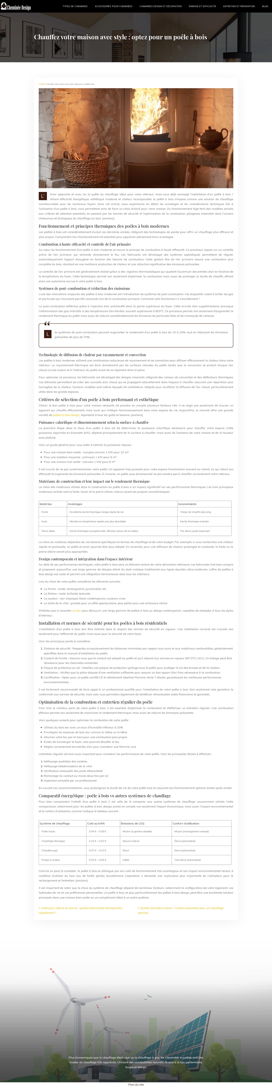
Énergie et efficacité (202, 6)
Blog (265, 6)
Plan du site (136, 1084)
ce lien (76, 610)
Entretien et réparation (239, 6)
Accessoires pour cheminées (113, 6)
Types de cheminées (75, 6)
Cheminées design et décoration (161, 6)
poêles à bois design (66, 415)
